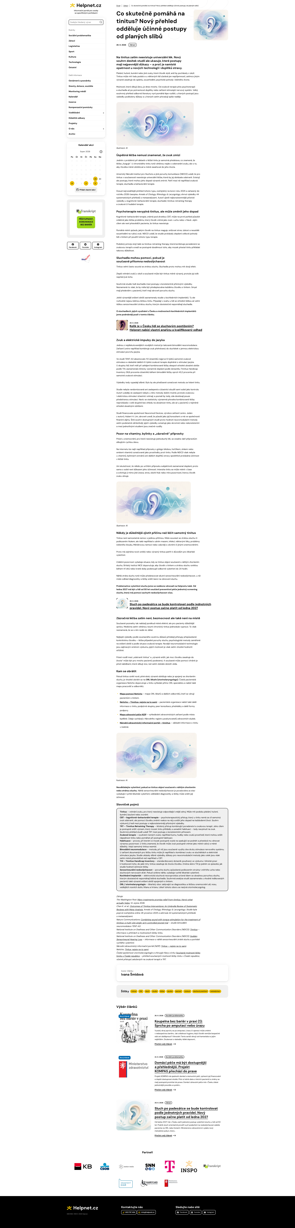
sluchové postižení (200, 991)
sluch (147, 991)
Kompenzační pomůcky (81, 107)
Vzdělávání (74, 112)
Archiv (72, 134)
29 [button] (95, 179)
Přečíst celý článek (163, 1044)
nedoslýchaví (215, 991)
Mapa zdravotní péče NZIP (133, 714)
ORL (140, 991)
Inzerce (72, 102)
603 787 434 (130, 1212)
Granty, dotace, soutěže (81, 86)
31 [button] (72, 183)
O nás (71, 128)
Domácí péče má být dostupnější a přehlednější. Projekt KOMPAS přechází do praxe (180, 1067)
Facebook (73, 247)
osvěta (170, 991)
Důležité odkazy (77, 118)
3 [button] (86, 183)
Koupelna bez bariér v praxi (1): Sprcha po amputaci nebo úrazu (180, 1023)
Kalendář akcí (86, 145)
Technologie (75, 62)
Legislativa (74, 46)
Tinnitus (193, 929)
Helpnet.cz (89, 5)
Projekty (73, 123)
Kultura (72, 56)
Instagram (98, 247)
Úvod (118, 6)
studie (154, 991)
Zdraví (72, 40)
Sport (71, 51)
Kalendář (73, 96)
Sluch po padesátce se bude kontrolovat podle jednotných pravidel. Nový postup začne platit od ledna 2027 (186, 1112)
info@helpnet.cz (147, 1212)
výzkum (187, 991)
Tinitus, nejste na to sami (136, 949)
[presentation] (133, 1028)
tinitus (133, 991)
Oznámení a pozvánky (80, 80)
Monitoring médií (77, 91)
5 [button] (95, 183)
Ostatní (72, 67)
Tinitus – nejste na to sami (173, 946)
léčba (162, 991)
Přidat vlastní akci (87, 190)
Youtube (85, 247)
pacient (178, 991)
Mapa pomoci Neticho (131, 693)
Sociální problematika (80, 35)
